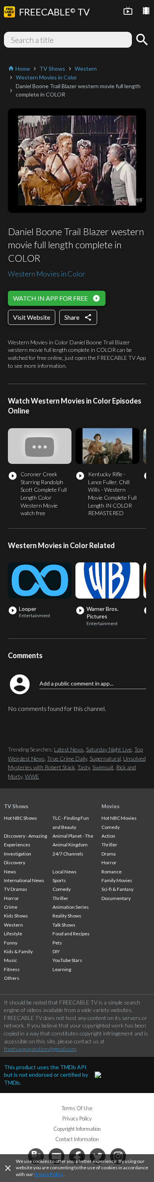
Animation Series (71, 907)
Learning (62, 969)
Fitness (12, 969)
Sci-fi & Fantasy (117, 889)
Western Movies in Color (46, 273)
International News (24, 880)
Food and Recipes (71, 934)
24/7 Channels (68, 854)
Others (11, 978)
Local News (65, 872)
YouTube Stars (67, 960)
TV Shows (16, 806)
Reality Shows (67, 916)
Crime (10, 907)
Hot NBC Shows (20, 818)
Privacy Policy (48, 1174)
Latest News (69, 749)
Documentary (116, 898)
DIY (56, 951)
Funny (10, 943)
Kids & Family (18, 951)
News (10, 872)
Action (108, 836)
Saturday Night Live (109, 749)
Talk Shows (64, 925)
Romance (111, 872)
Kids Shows (16, 916)
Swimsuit (103, 767)
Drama (108, 854)
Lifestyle (13, 934)
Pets (57, 943)
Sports (59, 880)
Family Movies (116, 880)
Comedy (62, 889)
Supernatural (105, 758)
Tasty (83, 767)
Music (10, 960)
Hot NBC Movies (119, 818)
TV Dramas (15, 889)
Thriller (60, 898)
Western (13, 925)
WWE (32, 776)
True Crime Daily (67, 758)
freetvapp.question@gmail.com (40, 1048)
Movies (110, 806)
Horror (11, 898)
